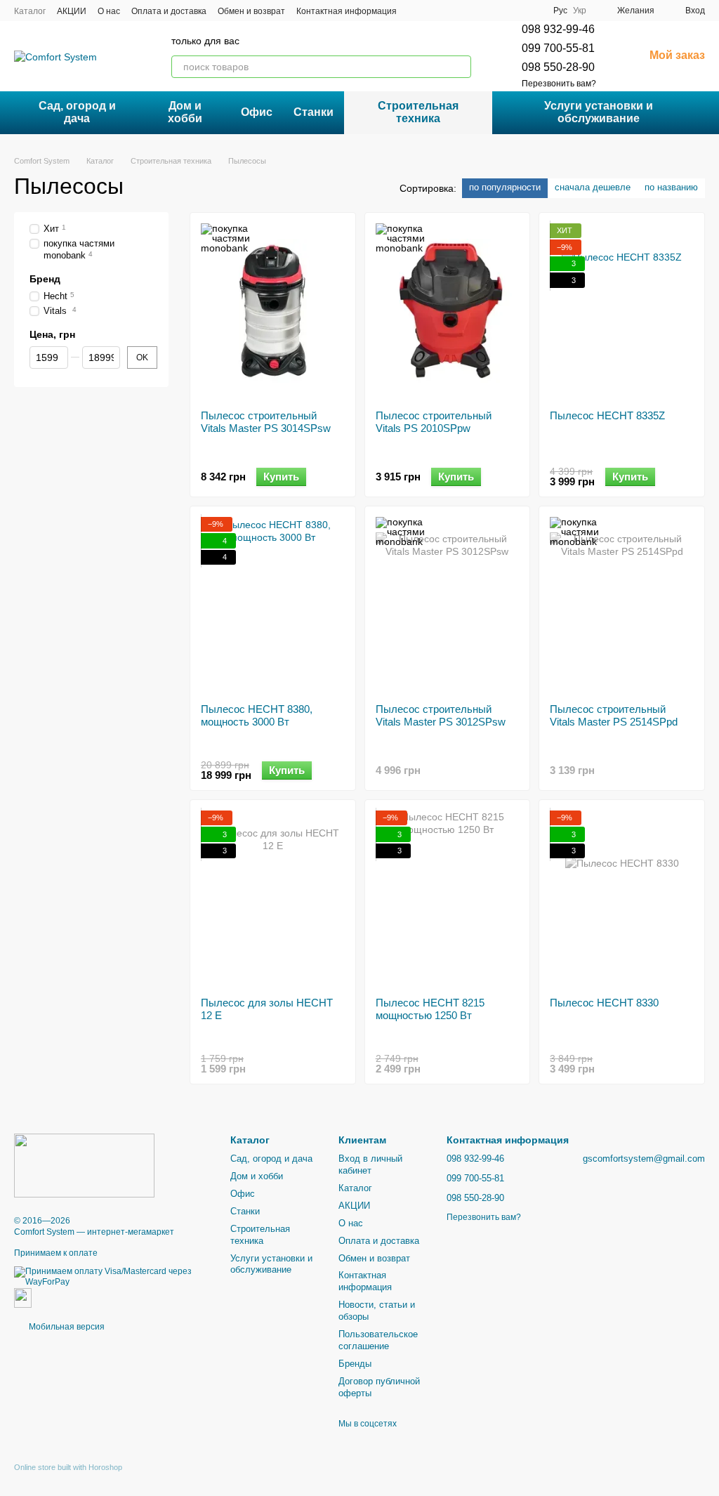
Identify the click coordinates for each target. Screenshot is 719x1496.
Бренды (354, 1363)
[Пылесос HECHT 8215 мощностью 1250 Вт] (448, 898)
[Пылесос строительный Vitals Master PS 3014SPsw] (273, 311)
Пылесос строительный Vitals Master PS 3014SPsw (266, 421)
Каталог (30, 11)
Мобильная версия (66, 1327)
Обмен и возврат (251, 11)
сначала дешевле (593, 187)
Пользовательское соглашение (378, 1340)
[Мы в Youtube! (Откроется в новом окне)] (514, 10)
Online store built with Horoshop (68, 1467)
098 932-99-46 (558, 29)
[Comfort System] (84, 1165)
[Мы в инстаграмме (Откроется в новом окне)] (530, 10)
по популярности (505, 187)
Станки (313, 112)
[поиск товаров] (460, 66)
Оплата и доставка (168, 11)
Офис (256, 112)
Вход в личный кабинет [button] (370, 1164)
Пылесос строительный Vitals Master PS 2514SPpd (614, 715)
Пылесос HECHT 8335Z (607, 415)
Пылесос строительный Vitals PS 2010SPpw (434, 421)
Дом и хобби (185, 112)
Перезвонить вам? (559, 83)
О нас (109, 11)
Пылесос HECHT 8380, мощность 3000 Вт (256, 715)
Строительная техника (418, 112)
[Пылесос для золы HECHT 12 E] (273, 898)
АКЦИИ (71, 11)
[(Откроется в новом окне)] (23, 1297)
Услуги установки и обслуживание (598, 112)
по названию (671, 187)
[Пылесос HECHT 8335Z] (622, 311)
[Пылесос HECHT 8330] (622, 898)
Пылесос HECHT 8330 (604, 1003)
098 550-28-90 (558, 67)
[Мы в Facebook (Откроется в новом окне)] (497, 10)
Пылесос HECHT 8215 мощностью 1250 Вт (430, 1009)
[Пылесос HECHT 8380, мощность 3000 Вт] (273, 605)
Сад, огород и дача (77, 112)
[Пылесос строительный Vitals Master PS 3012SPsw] (448, 605)
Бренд (44, 278)
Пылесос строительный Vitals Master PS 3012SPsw (441, 715)
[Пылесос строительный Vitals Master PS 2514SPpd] (622, 605)
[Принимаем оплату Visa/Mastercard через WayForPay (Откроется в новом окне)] (111, 1276)
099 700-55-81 (558, 48)
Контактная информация (346, 11)
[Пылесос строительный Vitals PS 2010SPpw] (448, 311)
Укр (579, 10)
